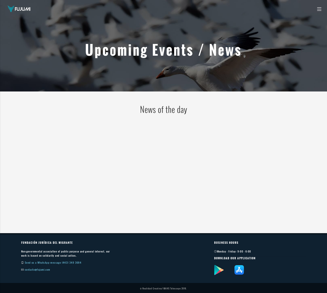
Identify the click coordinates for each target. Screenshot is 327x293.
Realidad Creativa (152, 288)
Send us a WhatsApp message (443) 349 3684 (53, 262)
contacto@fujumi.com (37, 269)
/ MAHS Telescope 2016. (174, 288)
